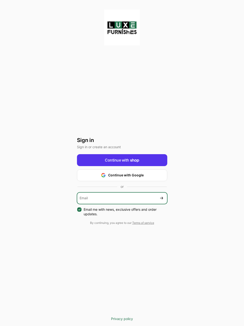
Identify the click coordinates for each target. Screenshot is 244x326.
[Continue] (162, 198)
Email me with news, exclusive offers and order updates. (120, 211)
